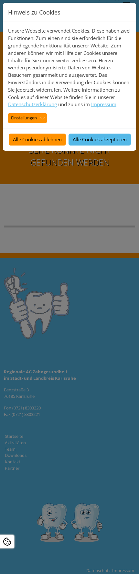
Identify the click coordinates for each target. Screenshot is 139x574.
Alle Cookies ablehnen (37, 139)
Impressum (103, 104)
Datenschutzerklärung (32, 104)
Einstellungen (24, 118)
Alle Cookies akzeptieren (100, 139)
